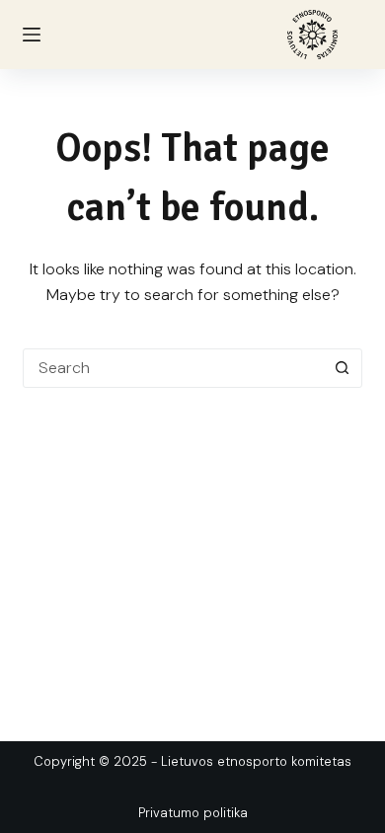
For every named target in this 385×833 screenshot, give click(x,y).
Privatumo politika (193, 812)
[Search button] (342, 368)
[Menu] (31, 34)
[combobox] (173, 368)
